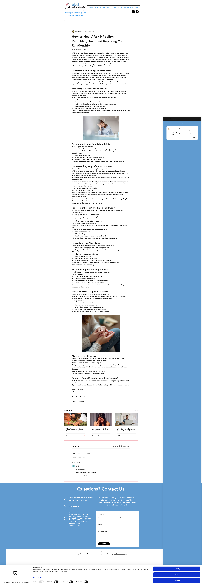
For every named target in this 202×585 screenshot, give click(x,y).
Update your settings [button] (120, 554)
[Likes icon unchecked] (77, 476)
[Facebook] (137, 11)
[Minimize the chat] (198, 119)
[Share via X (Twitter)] (76, 396)
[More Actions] (129, 466)
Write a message (102, 531)
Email (100, 524)
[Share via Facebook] (72, 396)
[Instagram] (133, 11)
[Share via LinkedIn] (80, 396)
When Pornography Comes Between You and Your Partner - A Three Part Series (126, 430)
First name (101, 517)
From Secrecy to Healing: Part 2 (100, 430)
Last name (121, 517)
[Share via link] (84, 396)
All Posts (66, 20)
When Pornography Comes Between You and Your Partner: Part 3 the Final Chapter (74, 430)
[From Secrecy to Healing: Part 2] (101, 419)
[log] (182, 349)
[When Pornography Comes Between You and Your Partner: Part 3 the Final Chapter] (75, 419)
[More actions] (129, 32)
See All (136, 410)
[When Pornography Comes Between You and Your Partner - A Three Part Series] (126, 419)
